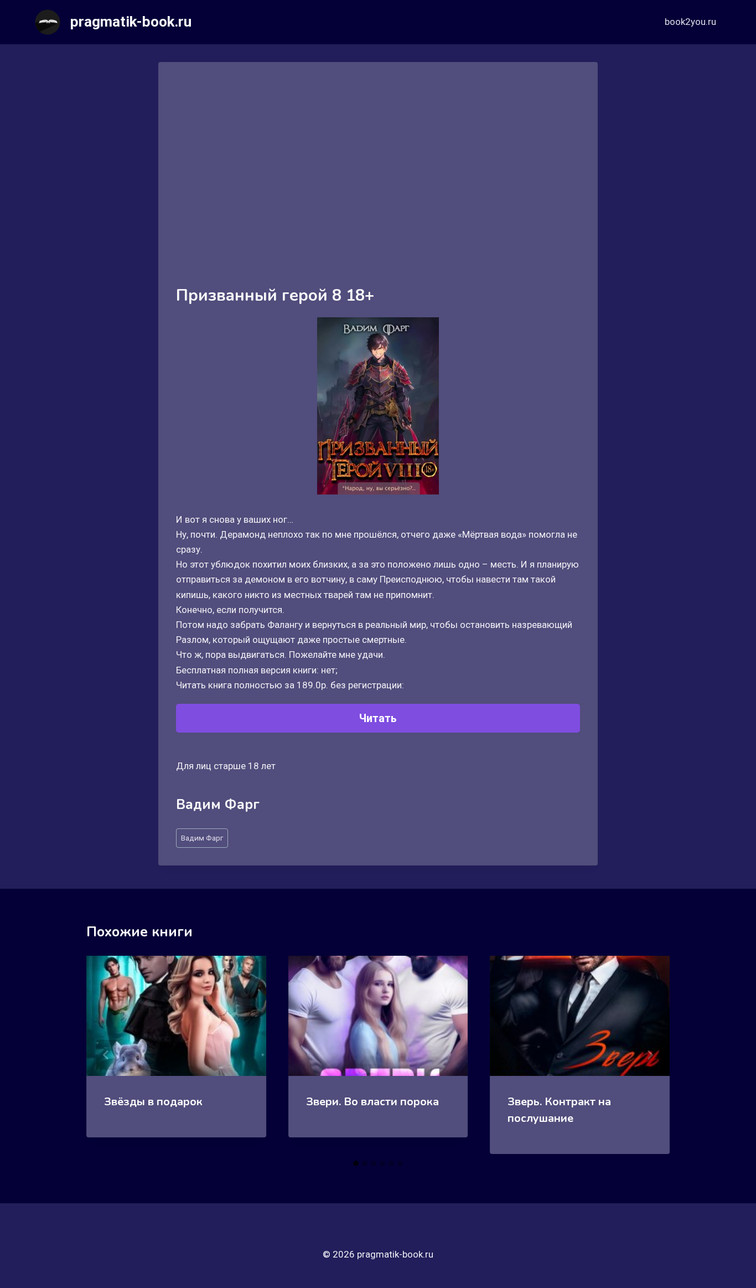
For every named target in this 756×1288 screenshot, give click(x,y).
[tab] (356, 1163)
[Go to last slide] (106, 1055)
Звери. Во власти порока (372, 1101)
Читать (378, 718)
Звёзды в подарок (153, 1101)
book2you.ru (690, 21)
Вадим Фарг (202, 837)
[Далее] (650, 1055)
